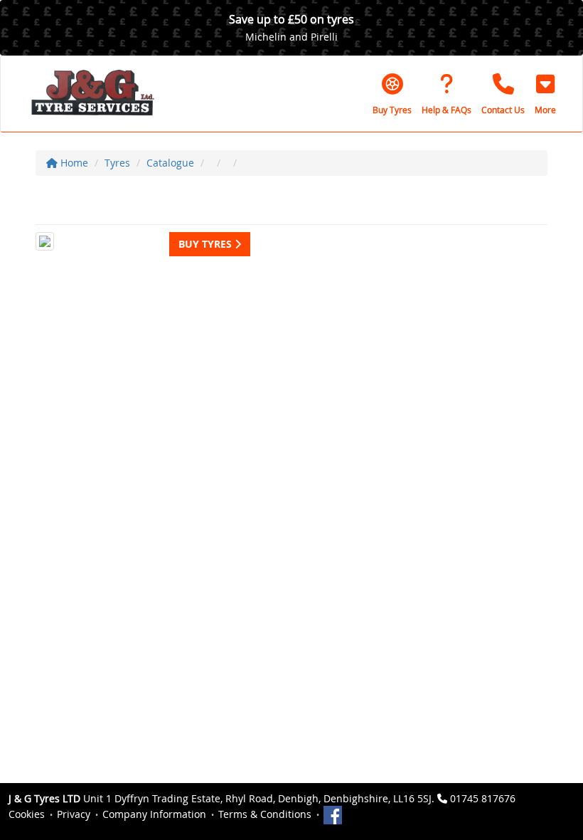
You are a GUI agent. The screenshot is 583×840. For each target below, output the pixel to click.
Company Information (154, 814)
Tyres (117, 162)
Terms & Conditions (264, 814)
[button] (545, 94)
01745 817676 (482, 798)
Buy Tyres (206, 244)
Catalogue (170, 162)
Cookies (27, 814)
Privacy (73, 814)
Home (73, 162)
